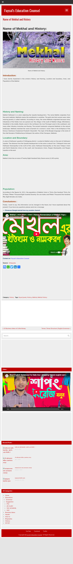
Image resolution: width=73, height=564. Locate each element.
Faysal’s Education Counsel (20, 258)
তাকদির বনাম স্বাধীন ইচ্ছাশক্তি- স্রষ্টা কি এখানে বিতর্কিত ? (25, 447)
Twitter (45, 531)
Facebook (37, 531)
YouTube (28, 531)
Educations (9, 497)
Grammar (9, 499)
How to (7, 517)
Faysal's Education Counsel (22, 10)
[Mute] (65, 409)
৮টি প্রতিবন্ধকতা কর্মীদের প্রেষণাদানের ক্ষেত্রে (23, 457)
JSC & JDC (10, 506)
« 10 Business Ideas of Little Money (14, 328)
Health (7, 514)
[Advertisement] (36, 95)
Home (7, 495)
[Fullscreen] (68, 409)
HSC (8, 510)
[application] (36, 392)
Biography (8, 519)
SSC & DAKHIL (11, 508)
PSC (8, 504)
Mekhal (34, 297)
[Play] (5, 409)
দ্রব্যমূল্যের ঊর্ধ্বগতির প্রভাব (20, 478)
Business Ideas (10, 512)
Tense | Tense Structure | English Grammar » (55, 328)
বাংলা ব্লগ (7, 523)
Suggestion (9, 502)
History (11, 297)
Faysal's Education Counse (34, 535)
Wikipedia (12, 263)
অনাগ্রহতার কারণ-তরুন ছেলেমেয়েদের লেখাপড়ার (23, 467)
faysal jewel (22, 297)
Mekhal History (42, 297)
